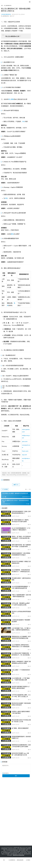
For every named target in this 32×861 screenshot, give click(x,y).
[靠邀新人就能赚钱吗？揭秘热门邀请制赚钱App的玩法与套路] (6, 664)
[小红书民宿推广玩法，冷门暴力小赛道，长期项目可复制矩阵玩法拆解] (6, 630)
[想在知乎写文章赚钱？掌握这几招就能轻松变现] (6, 564)
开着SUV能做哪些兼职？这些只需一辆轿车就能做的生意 (21, 595)
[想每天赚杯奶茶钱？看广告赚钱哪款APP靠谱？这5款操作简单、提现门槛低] (6, 547)
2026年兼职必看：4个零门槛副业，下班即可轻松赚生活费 (21, 679)
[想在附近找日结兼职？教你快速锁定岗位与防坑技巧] (6, 705)
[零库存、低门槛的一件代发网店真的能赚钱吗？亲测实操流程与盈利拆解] (6, 539)
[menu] (29, 2)
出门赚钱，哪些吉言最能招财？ (20, 728)
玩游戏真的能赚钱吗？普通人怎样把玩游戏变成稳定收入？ (21, 512)
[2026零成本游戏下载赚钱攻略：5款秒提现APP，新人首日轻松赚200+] (6, 655)
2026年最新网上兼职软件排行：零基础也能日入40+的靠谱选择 (21, 645)
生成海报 (5, 489)
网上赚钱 (11, 99)
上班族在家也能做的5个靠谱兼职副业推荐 (21, 620)
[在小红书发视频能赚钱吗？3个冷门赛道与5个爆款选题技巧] (6, 530)
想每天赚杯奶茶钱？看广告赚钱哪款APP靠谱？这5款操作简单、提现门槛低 (21, 545)
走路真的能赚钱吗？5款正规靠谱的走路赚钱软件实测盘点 (21, 554)
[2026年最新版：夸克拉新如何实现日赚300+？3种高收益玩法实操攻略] (6, 572)
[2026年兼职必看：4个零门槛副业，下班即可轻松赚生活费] (6, 680)
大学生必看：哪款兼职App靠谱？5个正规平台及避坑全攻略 (21, 604)
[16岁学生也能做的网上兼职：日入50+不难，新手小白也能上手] (6, 697)
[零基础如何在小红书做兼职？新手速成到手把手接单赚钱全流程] (6, 639)
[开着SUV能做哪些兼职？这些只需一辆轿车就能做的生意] (6, 597)
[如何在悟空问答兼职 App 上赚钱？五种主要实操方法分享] (6, 755)
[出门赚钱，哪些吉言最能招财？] (6, 730)
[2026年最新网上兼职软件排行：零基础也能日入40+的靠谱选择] (6, 647)
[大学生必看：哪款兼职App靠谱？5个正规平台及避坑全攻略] (6, 605)
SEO (23, 121)
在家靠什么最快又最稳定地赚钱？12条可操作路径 (21, 712)
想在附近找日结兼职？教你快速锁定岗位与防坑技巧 (21, 704)
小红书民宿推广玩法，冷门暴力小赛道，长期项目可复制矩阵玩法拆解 (21, 629)
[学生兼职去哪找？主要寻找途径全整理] (6, 580)
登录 (3, 773)
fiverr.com (25, 451)
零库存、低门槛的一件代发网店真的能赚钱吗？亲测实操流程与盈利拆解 (21, 537)
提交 (16, 775)
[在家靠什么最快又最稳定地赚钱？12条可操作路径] (6, 714)
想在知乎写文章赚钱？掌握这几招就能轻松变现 (21, 562)
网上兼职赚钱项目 (5, 16)
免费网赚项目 (6, 480)
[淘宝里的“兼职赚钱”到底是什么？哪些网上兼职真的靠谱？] (6, 689)
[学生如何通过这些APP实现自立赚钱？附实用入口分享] (6, 722)
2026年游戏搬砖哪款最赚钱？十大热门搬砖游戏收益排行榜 (21, 587)
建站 (12, 234)
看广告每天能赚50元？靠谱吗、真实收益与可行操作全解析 (21, 520)
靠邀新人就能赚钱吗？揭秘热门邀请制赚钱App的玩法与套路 (21, 662)
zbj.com (24, 454)
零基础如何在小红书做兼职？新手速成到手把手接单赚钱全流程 (21, 637)
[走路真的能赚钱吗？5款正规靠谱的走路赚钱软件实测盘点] (6, 555)
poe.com (24, 441)
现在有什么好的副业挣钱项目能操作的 (21, 612)
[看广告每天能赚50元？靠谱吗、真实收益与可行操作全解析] (6, 522)
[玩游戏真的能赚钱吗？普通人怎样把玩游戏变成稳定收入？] (6, 514)
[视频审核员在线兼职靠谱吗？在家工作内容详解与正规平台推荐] (6, 747)
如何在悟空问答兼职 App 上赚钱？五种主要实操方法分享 (20, 754)
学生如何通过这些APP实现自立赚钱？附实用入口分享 (21, 720)
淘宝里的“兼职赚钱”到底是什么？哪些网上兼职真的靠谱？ (21, 687)
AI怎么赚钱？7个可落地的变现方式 (21, 670)
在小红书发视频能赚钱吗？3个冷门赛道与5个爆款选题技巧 (21, 529)
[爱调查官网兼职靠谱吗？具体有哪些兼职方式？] (6, 739)
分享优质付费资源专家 (6, 14)
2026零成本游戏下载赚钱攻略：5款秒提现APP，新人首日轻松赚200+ (21, 654)
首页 (2, 5)
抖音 (6, 198)
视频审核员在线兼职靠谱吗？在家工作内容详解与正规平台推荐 (21, 745)
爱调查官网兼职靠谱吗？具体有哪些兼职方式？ (21, 737)
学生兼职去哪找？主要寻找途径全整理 (21, 579)
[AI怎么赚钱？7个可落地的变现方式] (6, 672)
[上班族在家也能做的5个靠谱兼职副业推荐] (6, 622)
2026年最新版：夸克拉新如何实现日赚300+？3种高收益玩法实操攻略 (21, 570)
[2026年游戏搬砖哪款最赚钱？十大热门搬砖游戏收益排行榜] (6, 589)
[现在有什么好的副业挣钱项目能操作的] (6, 614)
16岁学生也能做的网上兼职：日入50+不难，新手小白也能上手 (21, 695)
